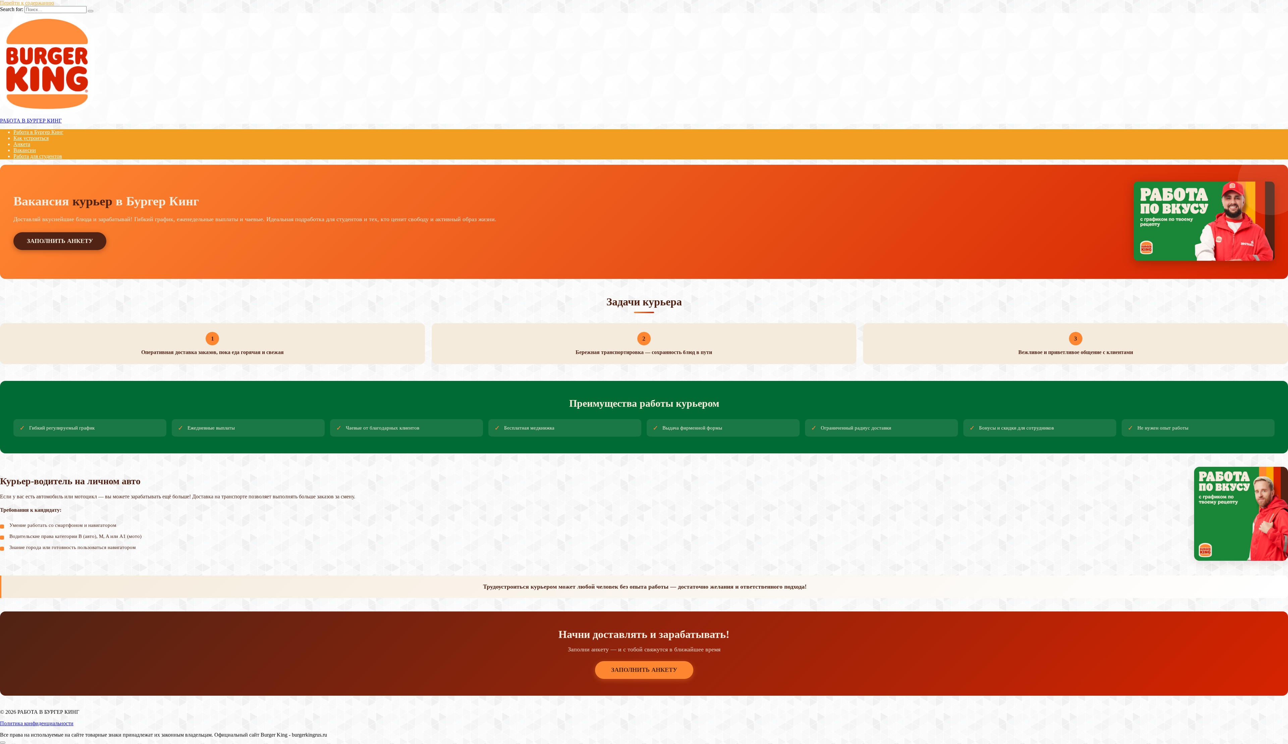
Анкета (21, 144)
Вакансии (24, 150)
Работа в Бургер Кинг (38, 132)
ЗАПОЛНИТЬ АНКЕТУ (60, 241)
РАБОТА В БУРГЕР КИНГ (31, 120)
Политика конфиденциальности (36, 723)
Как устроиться (31, 138)
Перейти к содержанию (27, 3)
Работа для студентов (37, 156)
